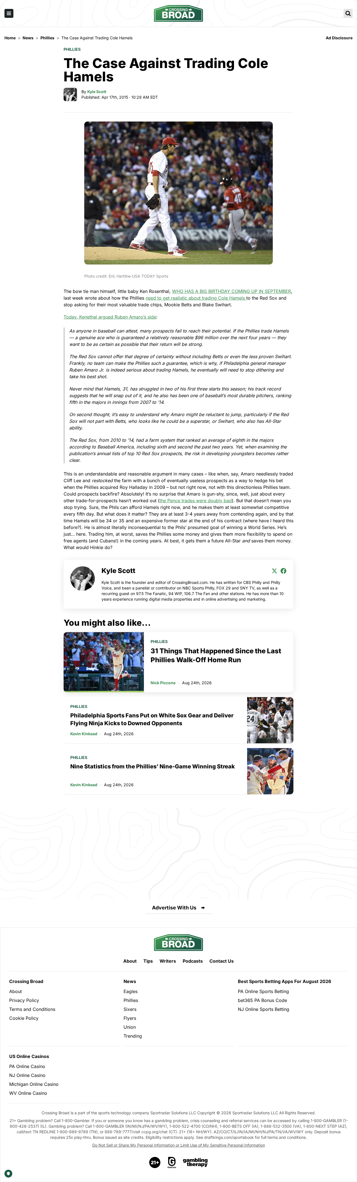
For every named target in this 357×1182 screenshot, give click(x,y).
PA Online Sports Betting (263, 991)
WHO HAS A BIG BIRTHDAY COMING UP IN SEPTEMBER (231, 291)
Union (130, 1027)
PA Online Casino (27, 1066)
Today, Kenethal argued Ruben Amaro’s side (110, 317)
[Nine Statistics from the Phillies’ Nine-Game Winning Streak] (270, 771)
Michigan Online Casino (34, 1084)
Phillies (72, 49)
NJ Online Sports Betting (263, 1009)
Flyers (130, 1018)
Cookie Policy (23, 1018)
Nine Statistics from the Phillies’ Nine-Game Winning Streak (152, 766)
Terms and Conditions (32, 1009)
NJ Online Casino (27, 1075)
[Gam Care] (172, 1162)
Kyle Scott (96, 91)
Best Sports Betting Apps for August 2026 (284, 981)
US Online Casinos (29, 1056)
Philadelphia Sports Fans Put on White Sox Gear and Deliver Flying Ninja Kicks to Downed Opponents (151, 719)
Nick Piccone (163, 682)
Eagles (131, 991)
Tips (148, 961)
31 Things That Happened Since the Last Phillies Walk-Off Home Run (216, 655)
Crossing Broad (26, 981)
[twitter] (274, 570)
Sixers (130, 1009)
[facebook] (283, 570)
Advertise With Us (174, 908)
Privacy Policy (24, 1000)
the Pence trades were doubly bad (196, 500)
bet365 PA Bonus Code (262, 1000)
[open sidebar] (8, 13)
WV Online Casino (28, 1093)
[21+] (155, 1162)
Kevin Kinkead (83, 733)
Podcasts (193, 961)
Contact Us (221, 961)
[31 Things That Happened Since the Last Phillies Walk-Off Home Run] (104, 662)
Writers (168, 961)
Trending (133, 1036)
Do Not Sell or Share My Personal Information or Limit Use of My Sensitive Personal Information (178, 1145)
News (130, 981)
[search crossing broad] (348, 13)
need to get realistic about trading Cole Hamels (196, 298)
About (130, 961)
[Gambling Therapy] (195, 1162)
